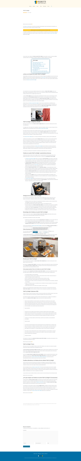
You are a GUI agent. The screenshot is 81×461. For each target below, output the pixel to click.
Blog (40, 6)
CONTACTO (45, 453)
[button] (51, 6)
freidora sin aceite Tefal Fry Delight (52, 33)
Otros (48, 6)
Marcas (30, 6)
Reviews (34, 6)
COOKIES (42, 453)
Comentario (25, 430)
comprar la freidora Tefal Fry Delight (37, 390)
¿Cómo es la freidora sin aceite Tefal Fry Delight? (38, 62)
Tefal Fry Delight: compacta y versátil (36, 63)
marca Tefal (43, 77)
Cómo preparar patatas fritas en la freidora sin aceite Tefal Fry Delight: (41, 68)
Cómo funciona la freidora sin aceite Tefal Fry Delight (38, 66)
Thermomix (44, 6)
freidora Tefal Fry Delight (28, 136)
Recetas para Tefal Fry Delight (36, 67)
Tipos (37, 6)
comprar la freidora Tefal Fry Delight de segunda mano (39, 356)
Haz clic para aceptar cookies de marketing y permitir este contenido (40, 247)
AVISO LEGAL (35, 453)
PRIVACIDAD (39, 453)
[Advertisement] (40, 18)
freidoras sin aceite (26, 26)
